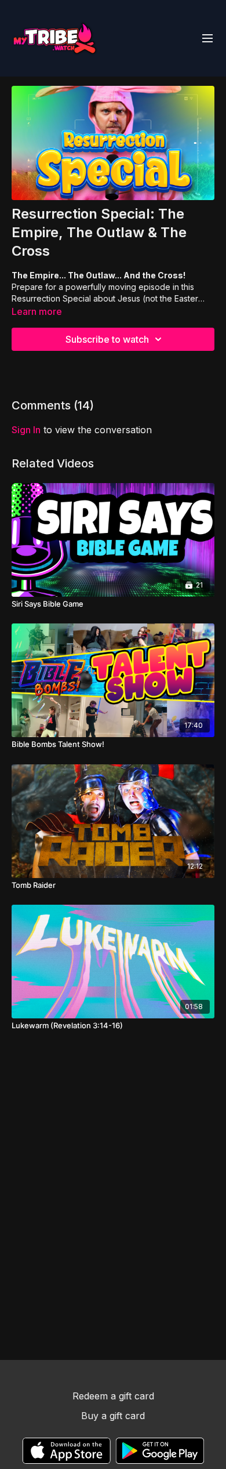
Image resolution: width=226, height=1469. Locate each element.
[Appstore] (66, 1451)
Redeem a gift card (113, 1396)
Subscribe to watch (107, 339)
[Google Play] (160, 1451)
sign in (26, 430)
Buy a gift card (113, 1415)
